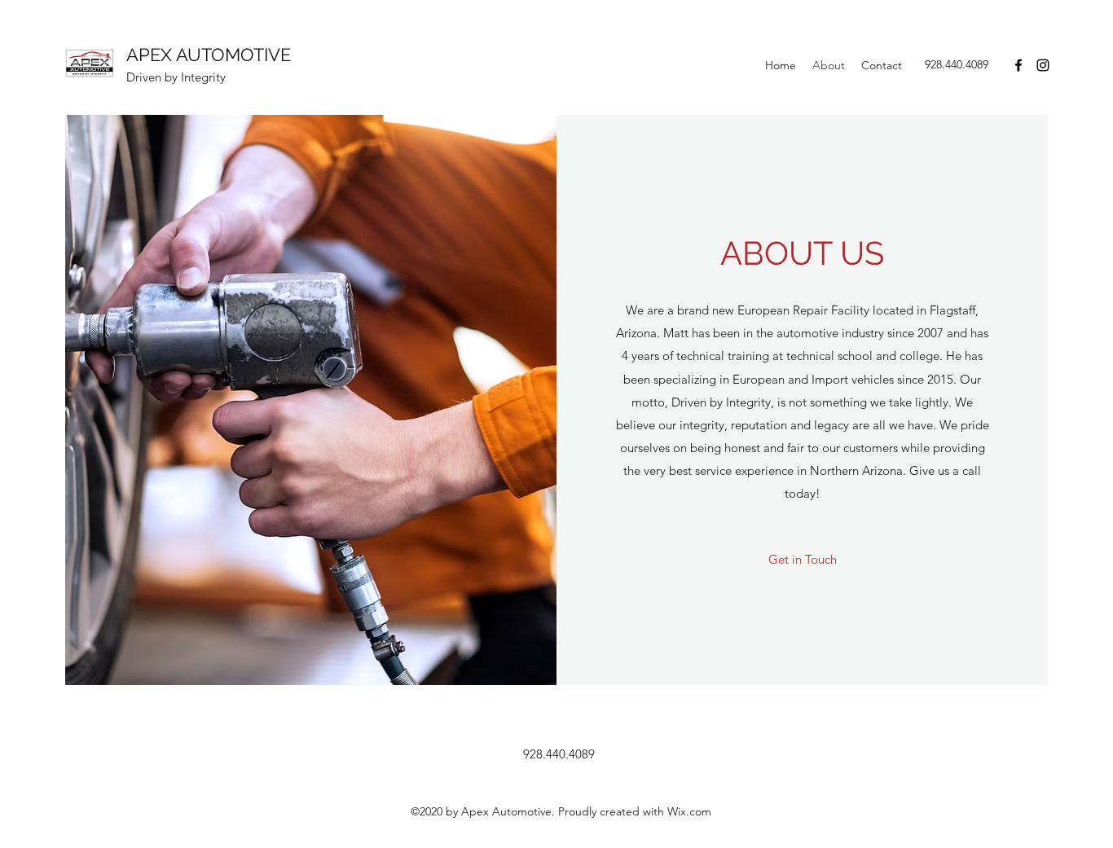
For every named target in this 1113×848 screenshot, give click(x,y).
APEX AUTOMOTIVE (208, 54)
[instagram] (1043, 65)
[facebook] (1018, 65)
